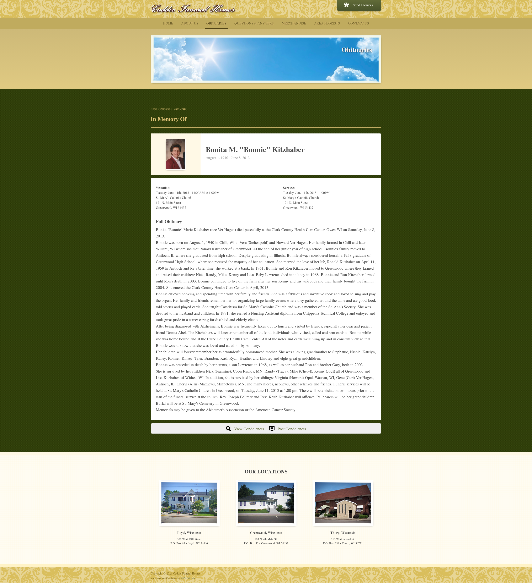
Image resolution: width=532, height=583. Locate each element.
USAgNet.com (188, 577)
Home (154, 108)
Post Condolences (292, 428)
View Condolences (249, 428)
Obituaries (165, 108)
